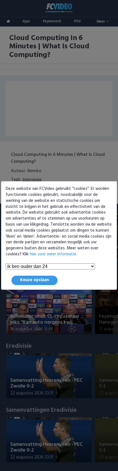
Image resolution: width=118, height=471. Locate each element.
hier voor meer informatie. (53, 254)
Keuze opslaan (34, 280)
